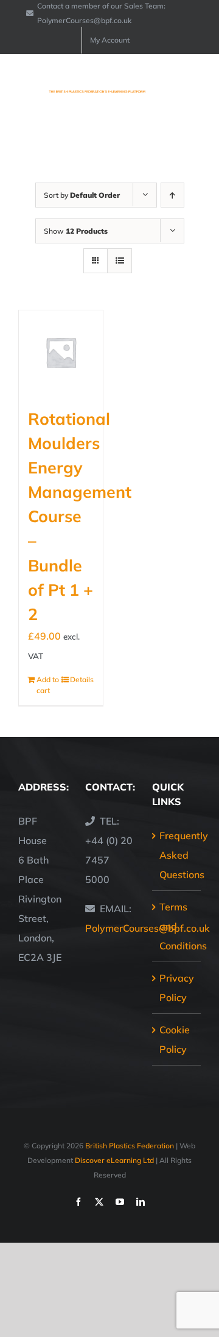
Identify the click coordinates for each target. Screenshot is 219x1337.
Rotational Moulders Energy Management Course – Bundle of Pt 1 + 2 (79, 516)
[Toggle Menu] (193, 86)
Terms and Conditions (177, 926)
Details (82, 679)
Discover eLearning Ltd (114, 1160)
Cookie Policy (174, 1039)
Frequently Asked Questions (177, 855)
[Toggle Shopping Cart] (152, 86)
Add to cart (47, 685)
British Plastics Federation (129, 1145)
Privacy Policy (176, 988)
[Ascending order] (172, 195)
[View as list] (119, 261)
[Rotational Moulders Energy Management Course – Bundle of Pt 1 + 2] (61, 352)
